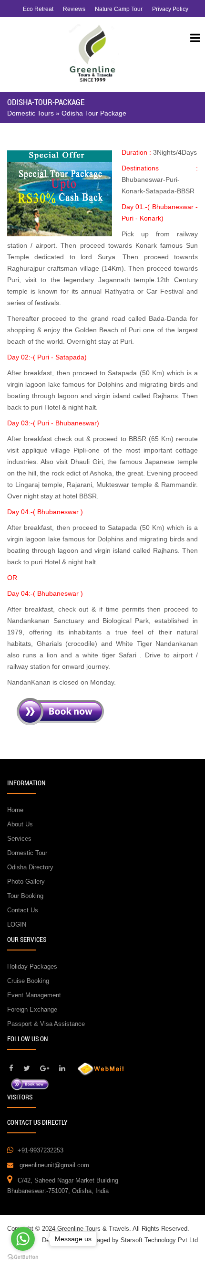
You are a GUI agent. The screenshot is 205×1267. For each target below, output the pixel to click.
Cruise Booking (28, 980)
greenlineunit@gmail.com (54, 1165)
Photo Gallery (26, 881)
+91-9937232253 (40, 1150)
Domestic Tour (27, 852)
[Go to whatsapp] (23, 1239)
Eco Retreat (38, 9)
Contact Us (22, 910)
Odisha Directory (30, 867)
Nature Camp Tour (119, 9)
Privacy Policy (170, 9)
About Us (20, 824)
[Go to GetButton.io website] (23, 1257)
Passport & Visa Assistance (46, 1023)
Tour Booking (25, 895)
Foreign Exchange (32, 1009)
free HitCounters (32, 1113)
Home (15, 809)
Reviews (74, 9)
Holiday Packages (32, 966)
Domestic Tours (30, 113)
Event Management (34, 995)
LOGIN (16, 924)
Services (19, 838)
